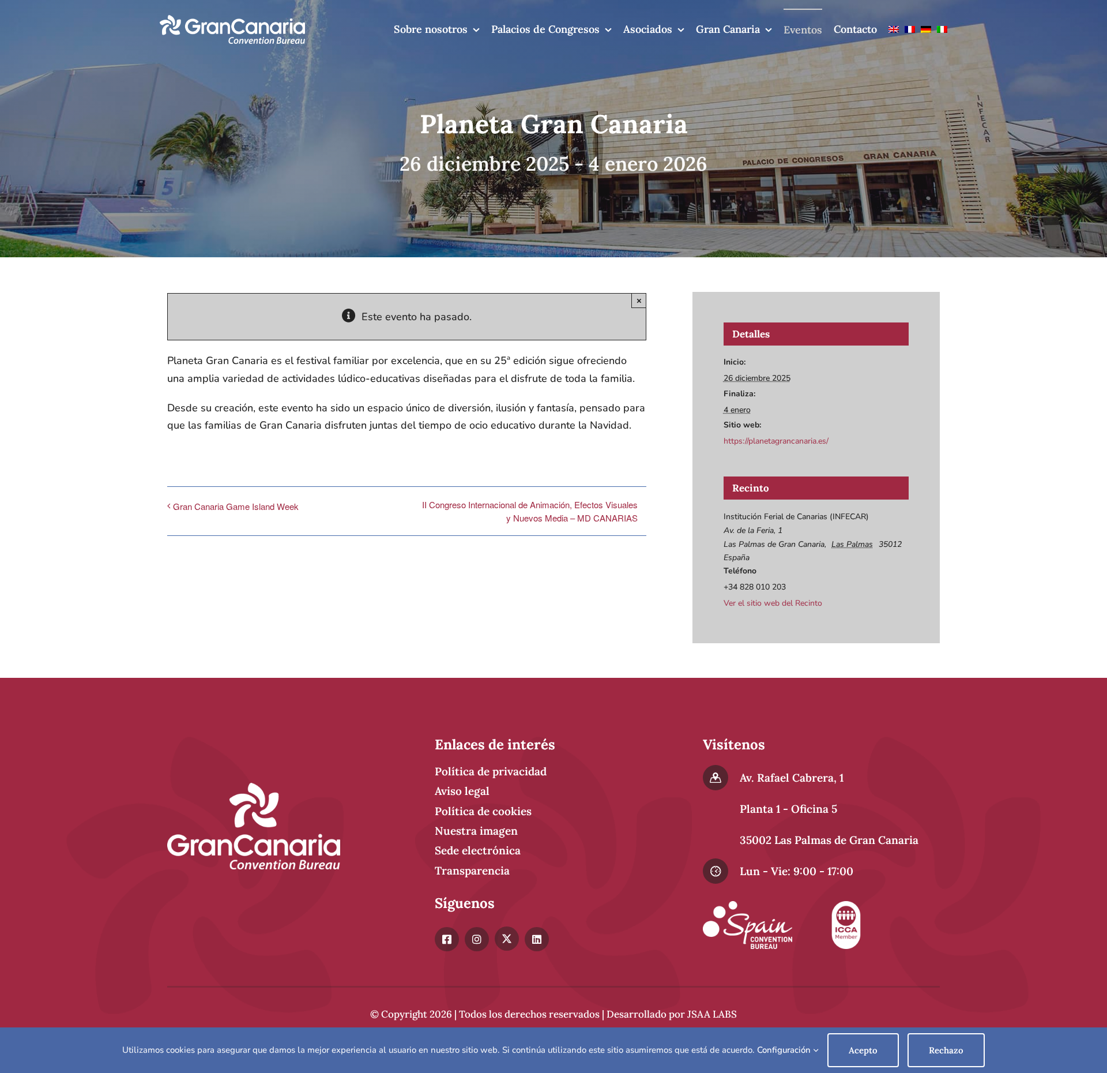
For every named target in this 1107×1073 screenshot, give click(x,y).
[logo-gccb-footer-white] (253, 788)
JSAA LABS (712, 1014)
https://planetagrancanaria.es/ (776, 441)
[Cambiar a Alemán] (926, 29)
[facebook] (447, 939)
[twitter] (507, 938)
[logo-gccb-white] (232, 20)
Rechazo (946, 1050)
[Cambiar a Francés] (910, 29)
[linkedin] (537, 939)
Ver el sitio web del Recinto (773, 603)
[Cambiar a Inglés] (893, 29)
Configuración (785, 1050)
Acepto (863, 1050)
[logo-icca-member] (846, 906)
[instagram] (477, 939)
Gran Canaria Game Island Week (236, 506)
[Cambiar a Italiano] (942, 29)
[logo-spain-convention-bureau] (747, 906)
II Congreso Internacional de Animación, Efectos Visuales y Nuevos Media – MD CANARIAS (530, 511)
